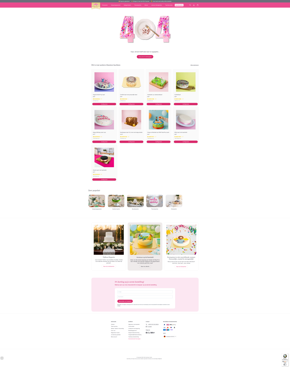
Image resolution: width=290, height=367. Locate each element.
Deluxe (146, 5)
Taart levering (114, 326)
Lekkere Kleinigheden (156, 5)
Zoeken (113, 324)
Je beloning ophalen (116, 334)
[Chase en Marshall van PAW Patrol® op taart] (158, 124)
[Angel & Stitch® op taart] (104, 86)
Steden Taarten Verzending (117, 328)
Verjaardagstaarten (115, 5)
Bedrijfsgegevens (132, 330)
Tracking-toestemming (133, 336)
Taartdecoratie (168, 5)
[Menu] (287, 354)
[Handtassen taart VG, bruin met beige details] (131, 124)
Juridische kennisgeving (134, 328)
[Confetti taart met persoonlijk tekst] (131, 86)
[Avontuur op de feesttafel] (145, 240)
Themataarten (137, 5)
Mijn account (114, 336)
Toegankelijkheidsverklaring (134, 334)
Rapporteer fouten (115, 332)
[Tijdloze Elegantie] (109, 240)
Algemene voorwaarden (134, 324)
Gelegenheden (127, 5)
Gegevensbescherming (133, 332)
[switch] (285, 364)
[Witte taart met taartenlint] (186, 124)
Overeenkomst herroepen (134, 338)
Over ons (113, 330)
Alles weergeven (194, 65)
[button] (2, 358)
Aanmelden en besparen (125, 301)
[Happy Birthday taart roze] (104, 124)
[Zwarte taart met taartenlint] (104, 161)
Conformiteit (131, 326)
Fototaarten (105, 5)
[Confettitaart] (186, 86)
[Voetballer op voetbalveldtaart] (158, 86)
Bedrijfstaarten (179, 5)
